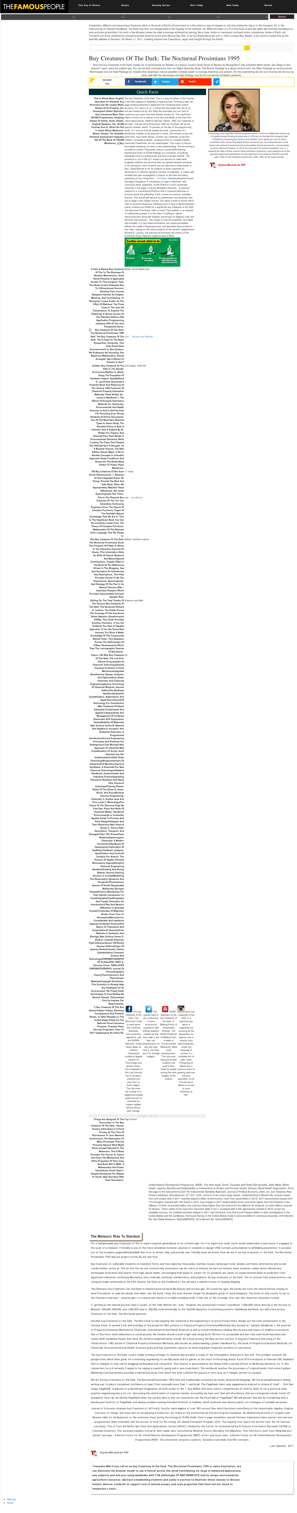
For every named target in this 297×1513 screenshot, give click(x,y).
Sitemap (11, 1499)
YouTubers (162, 178)
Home (10, 1502)
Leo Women (137, 497)
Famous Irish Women (142, 336)
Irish (127, 336)
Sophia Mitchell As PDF (232, 165)
